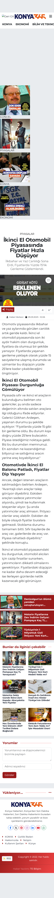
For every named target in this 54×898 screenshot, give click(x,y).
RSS (8, 858)
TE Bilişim (35, 868)
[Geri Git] (8, 16)
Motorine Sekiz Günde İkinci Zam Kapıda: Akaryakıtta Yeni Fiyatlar (13, 699)
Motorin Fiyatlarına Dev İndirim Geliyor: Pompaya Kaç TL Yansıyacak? (13, 671)
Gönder (9, 775)
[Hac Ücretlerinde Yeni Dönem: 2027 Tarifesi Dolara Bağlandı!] (14, 714)
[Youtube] (38, 827)
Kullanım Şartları (14, 843)
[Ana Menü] (50, 16)
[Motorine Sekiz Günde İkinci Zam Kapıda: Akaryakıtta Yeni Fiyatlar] (14, 686)
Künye (32, 843)
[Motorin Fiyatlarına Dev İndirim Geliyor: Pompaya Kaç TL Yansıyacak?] (14, 657)
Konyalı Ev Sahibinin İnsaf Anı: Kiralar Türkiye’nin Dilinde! (39, 698)
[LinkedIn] (32, 827)
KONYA (7, 24)
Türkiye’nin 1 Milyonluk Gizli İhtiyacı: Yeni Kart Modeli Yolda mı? (38, 671)
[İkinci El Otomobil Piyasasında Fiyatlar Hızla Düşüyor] (27, 290)
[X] (16, 827)
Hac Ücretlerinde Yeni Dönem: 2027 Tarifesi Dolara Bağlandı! (12, 727)
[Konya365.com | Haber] (30, 16)
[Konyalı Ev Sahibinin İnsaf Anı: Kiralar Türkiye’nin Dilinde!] (40, 686)
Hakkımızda (11, 840)
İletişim (27, 840)
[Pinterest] (21, 827)
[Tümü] (50, 792)
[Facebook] (10, 827)
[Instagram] (27, 827)
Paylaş (9, 309)
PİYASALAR (27, 233)
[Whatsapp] (43, 827)
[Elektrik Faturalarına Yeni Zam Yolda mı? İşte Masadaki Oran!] (40, 714)
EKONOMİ (22, 24)
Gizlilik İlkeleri (25, 836)
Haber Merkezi (16, 317)
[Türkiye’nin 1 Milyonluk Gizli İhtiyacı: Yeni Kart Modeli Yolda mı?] (40, 657)
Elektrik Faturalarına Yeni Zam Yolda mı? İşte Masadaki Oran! (39, 726)
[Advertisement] (27, 57)
